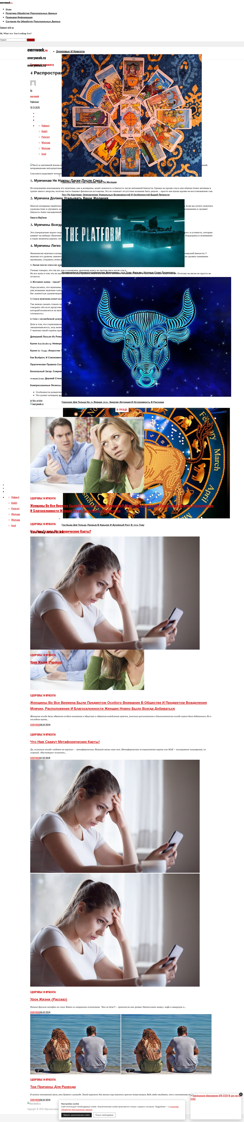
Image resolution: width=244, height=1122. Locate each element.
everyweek (34, 96)
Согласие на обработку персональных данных (33, 22)
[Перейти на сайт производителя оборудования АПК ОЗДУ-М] (215, 1106)
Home (9, 9)
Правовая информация (19, 18)
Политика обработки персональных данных (31, 14)
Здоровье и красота (70, 51)
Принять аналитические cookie (76, 1115)
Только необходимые (104, 1115)
